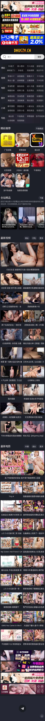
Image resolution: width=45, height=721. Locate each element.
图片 (3, 98)
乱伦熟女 (30, 90)
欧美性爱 (40, 86)
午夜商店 (20, 116)
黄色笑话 (30, 110)
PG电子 (11, 66)
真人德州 (20, 66)
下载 (41, 198)
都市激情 (11, 106)
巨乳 (34, 238)
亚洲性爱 (11, 86)
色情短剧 (20, 120)
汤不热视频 (40, 116)
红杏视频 (11, 120)
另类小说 (20, 110)
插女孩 (11, 116)
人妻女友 (30, 106)
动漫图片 (40, 96)
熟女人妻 (11, 80)
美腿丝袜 (11, 100)
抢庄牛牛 (40, 70)
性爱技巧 (40, 110)
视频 (3, 78)
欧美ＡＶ (30, 76)
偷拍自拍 (20, 86)
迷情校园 (11, 110)
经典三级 (20, 90)
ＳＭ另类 (40, 80)
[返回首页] (41, 715)
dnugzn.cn (22, 50)
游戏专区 (40, 66)
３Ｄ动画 (40, 76)
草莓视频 (30, 116)
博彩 (3, 68)
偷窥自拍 (11, 96)
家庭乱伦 (20, 106)
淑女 (34, 446)
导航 (3, 118)
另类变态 (40, 90)
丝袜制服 (20, 80)
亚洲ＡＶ (11, 76)
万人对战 (30, 66)
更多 (41, 238)
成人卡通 (30, 86)
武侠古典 (40, 106)
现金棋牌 (30, 70)
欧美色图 (30, 96)
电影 (3, 88)
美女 (27, 238)
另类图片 (40, 100)
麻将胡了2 (11, 70)
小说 (3, 108)
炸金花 (20, 70)
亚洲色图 (20, 96)
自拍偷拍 (20, 76)
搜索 (39, 57)
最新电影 (6, 446)
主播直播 (30, 80)
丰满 (27, 446)
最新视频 (6, 238)
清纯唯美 (20, 100)
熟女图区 (30, 100)
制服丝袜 (11, 90)
